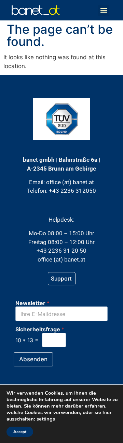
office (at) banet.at (70, 182)
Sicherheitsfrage (39, 329)
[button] (103, 10)
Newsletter (32, 303)
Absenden (33, 359)
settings (46, 419)
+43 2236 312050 (72, 190)
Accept (19, 431)
